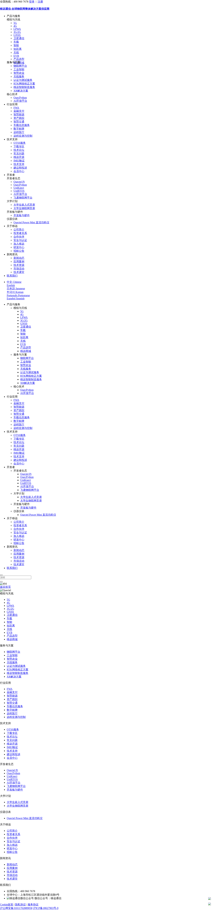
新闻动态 (19, 257)
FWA (16, 107)
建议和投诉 (20, 167)
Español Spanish (15, 298)
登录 (31, 1)
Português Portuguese (18, 295)
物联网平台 (20, 65)
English (11, 285)
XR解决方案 (21, 90)
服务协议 (33, 904)
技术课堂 (19, 272)
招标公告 (19, 250)
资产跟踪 (19, 118)
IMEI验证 (19, 160)
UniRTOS (19, 190)
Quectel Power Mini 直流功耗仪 (31, 222)
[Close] (1, 574)
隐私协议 (20, 904)
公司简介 (19, 229)
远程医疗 (19, 132)
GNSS (17, 35)
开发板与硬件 (22, 215)
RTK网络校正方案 (24, 83)
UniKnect (19, 187)
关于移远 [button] (12, 226)
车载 (16, 41)
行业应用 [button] (12, 104)
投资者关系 (20, 233)
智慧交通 (19, 121)
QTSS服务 (20, 142)
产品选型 (19, 59)
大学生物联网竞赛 (24, 208)
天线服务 (19, 76)
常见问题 (19, 153)
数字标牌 (19, 128)
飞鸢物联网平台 (23, 197)
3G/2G (17, 32)
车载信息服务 (22, 125)
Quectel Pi (19, 181)
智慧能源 (19, 114)
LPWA (17, 29)
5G (15, 22)
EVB (16, 55)
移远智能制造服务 (24, 87)
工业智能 (19, 69)
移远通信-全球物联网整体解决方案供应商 (24, 8)
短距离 (18, 48)
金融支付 (19, 110)
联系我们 (12, 275)
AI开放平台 (20, 100)
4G (15, 25)
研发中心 (19, 247)
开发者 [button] (11, 174)
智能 (16, 45)
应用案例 (19, 261)
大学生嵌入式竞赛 (24, 204)
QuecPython (20, 97)
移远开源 (19, 157)
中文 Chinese (14, 281)
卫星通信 (19, 38)
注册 (40, 1)
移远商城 (25, 351)
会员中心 (19, 171)
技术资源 (19, 265)
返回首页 (5, 586)
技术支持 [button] (12, 139)
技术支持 (19, 164)
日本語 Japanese (16, 288)
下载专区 (19, 146)
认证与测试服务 (23, 80)
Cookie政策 (6, 904)
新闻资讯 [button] (12, 254)
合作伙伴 (19, 236)
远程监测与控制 (23, 135)
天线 (16, 52)
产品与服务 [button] (13, 16)
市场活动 (19, 268)
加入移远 (19, 243)
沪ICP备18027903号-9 (45, 908)
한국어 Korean (15, 292)
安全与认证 (20, 240)
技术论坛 (19, 150)
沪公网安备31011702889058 (16, 908)
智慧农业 (19, 72)
